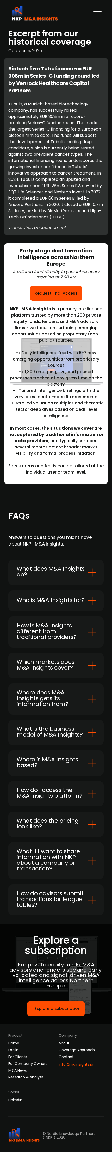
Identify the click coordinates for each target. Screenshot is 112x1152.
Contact (66, 1057)
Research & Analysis (26, 1077)
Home (13, 1043)
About (64, 1043)
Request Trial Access (56, 293)
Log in (13, 1050)
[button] (97, 12)
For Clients (17, 1057)
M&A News (17, 1070)
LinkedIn (15, 1100)
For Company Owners (27, 1063)
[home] (36, 12)
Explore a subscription (57, 1008)
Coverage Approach (77, 1050)
